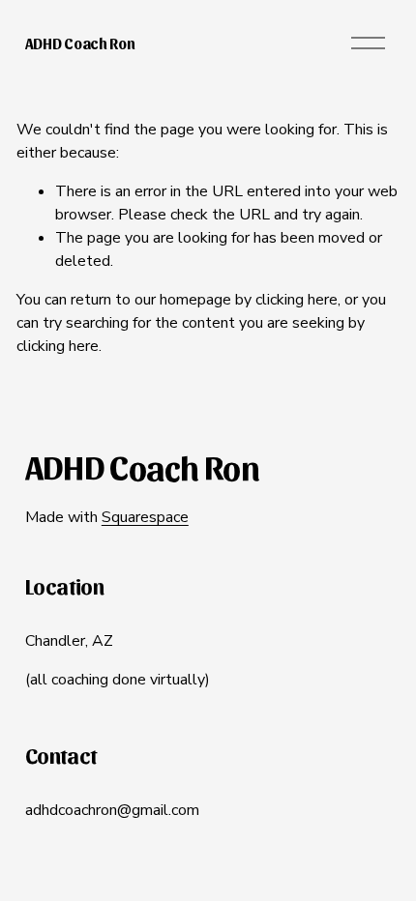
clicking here (296, 299)
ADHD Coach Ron (80, 43)
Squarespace (145, 517)
